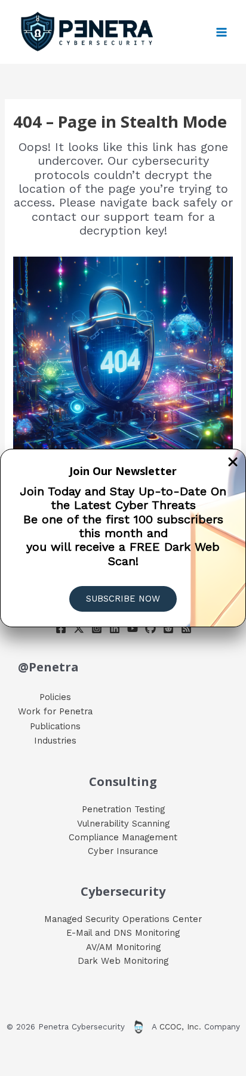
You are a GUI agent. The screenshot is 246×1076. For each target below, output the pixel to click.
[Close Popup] (233, 463)
